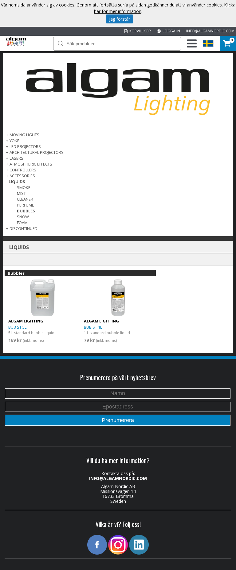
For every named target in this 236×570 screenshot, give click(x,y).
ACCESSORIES (22, 175)
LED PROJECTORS (25, 146)
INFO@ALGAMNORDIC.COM (210, 31)
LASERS (16, 158)
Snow (23, 216)
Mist (21, 193)
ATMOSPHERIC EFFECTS (31, 164)
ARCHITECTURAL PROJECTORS (37, 152)
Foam (22, 222)
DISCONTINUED (23, 228)
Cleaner (25, 199)
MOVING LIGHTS (24, 134)
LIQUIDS (17, 181)
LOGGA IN (170, 31)
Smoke (23, 187)
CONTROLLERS (23, 170)
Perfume (25, 205)
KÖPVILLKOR (139, 31)
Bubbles (26, 211)
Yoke (14, 140)
